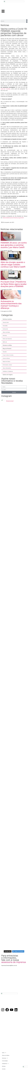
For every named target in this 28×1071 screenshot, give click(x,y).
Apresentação (4, 1017)
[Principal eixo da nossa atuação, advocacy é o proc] (14, 555)
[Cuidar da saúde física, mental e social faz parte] (14, 492)
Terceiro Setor (6, 322)
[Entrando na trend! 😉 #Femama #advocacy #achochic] (14, 475)
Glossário (5, 351)
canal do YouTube (5, 89)
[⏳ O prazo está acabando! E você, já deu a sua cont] (14, 592)
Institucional (5, 328)
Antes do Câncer (6, 358)
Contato (3, 1069)
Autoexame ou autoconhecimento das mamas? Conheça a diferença (11, 304)
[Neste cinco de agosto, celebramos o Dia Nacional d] (14, 796)
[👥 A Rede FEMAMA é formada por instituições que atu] (14, 827)
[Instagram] (2, 1009)
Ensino (2, 1023)
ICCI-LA (5, 342)
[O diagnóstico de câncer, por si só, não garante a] (14, 622)
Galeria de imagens (8, 374)
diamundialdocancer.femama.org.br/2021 (13, 217)
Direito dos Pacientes (7, 338)
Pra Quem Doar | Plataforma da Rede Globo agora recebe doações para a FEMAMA (13, 284)
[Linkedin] (16, 1009)
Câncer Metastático (7, 368)
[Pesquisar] (26, 21)
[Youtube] (11, 1009)
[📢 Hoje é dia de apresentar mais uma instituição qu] (14, 908)
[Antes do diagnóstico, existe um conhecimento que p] (14, 935)
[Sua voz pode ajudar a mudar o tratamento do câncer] (14, 522)
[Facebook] (7, 1009)
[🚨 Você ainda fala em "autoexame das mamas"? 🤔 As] (14, 743)
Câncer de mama (5, 1020)
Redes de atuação (5, 1019)
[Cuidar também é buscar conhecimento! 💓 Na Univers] (14, 721)
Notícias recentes (7, 319)
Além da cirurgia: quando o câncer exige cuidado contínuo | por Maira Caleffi (13, 264)
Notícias (3, 1066)
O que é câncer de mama (8, 355)
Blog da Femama (7, 348)
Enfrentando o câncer (7, 364)
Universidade (5, 1060)
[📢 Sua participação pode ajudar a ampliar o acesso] (14, 677)
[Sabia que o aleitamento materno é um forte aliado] (14, 883)
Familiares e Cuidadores (8, 371)
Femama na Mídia (7, 345)
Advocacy (5, 335)
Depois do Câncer (6, 361)
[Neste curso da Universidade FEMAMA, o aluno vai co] (14, 857)
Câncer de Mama (6, 332)
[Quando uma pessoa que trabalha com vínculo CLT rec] (14, 767)
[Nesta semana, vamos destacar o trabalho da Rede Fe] (14, 650)
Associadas (5, 325)
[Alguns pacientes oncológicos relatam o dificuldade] (14, 425)
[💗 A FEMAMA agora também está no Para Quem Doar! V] (14, 699)
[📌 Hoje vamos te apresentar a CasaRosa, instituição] (14, 460)
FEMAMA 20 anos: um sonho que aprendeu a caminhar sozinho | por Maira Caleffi (14, 245)
